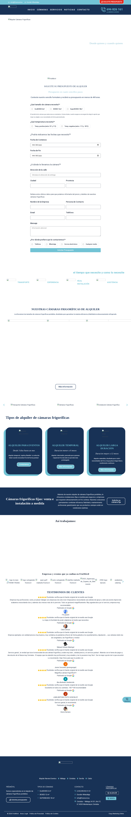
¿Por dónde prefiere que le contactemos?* (48, 240)
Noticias (69, 10)
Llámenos (127, 701)
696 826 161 (115, 9)
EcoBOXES (26, 372)
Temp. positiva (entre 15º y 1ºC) (45, 126)
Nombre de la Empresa (39, 202)
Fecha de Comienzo (38, 140)
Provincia (70, 181)
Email (32, 213)
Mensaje (33, 223)
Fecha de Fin (35, 151)
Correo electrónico (70, 244)
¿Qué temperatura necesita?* (42, 122)
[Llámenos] (127, 699)
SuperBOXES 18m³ (76, 109)
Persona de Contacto (75, 202)
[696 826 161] (103, 9)
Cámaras (42, 10)
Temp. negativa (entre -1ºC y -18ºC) (76, 126)
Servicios (56, 10)
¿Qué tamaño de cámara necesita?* (45, 105)
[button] (4, 405)
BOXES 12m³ (57, 109)
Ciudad (33, 181)
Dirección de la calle (38, 170)
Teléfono (70, 213)
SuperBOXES (104, 372)
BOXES (65, 372)
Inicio (31, 10)
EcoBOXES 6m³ (40, 109)
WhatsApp (52, 244)
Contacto (83, 10)
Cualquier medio (91, 244)
